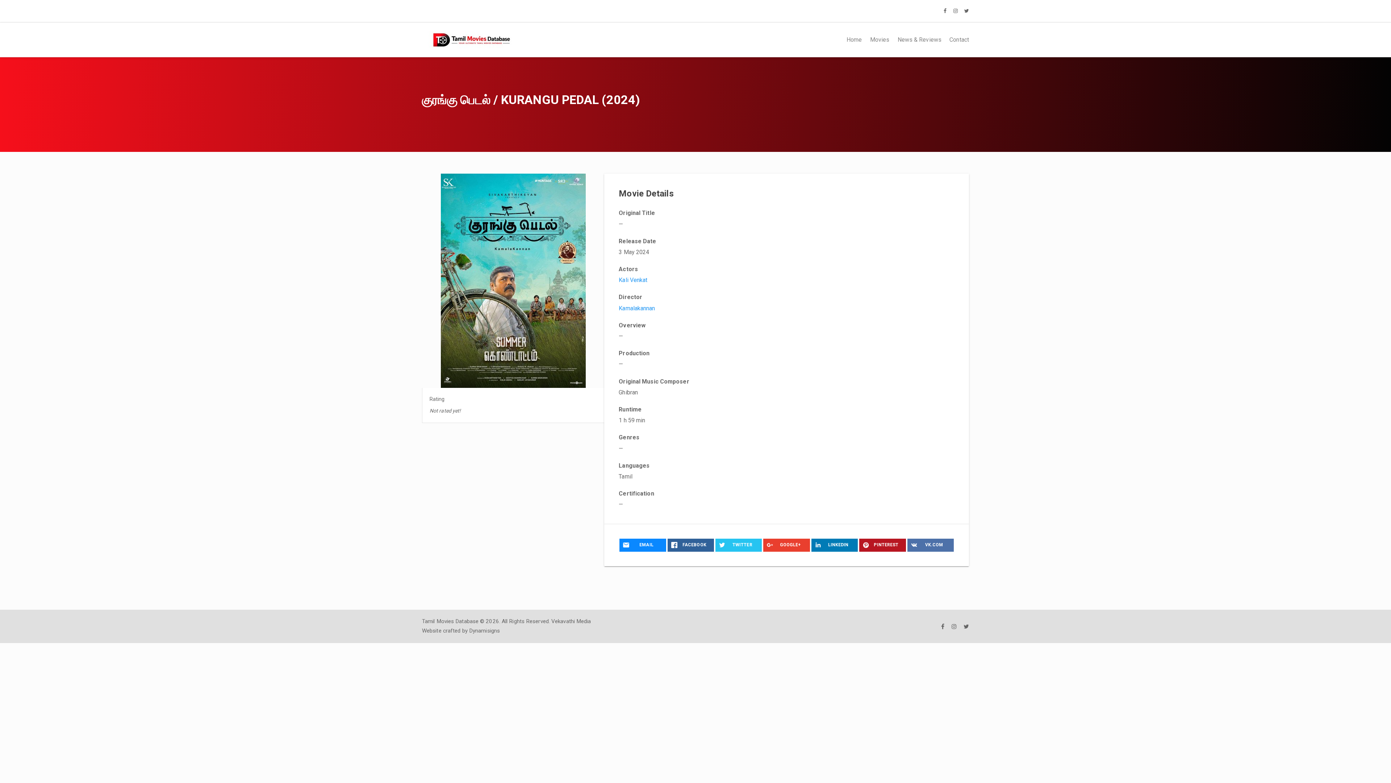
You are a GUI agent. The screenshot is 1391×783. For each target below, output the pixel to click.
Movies (880, 39)
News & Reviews (919, 39)
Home (854, 39)
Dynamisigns (484, 630)
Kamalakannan (637, 308)
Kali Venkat (633, 280)
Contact (959, 39)
